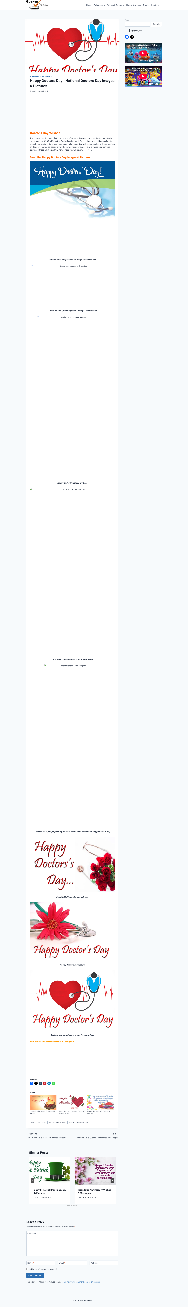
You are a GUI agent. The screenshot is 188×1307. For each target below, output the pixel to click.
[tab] (68, 1205)
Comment (32, 1233)
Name (30, 1263)
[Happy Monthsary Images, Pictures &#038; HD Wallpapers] (72, 1102)
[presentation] (49, 1171)
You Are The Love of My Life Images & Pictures (46, 1136)
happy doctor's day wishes (78, 1122)
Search (128, 20)
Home (88, 5)
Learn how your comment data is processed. (81, 1282)
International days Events (41, 76)
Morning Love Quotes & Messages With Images (97, 1136)
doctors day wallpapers (57, 1122)
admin (34, 91)
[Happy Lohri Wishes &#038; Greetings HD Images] (43, 1102)
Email (62, 1263)
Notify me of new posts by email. (43, 1269)
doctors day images (38, 1122)
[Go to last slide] (32, 1180)
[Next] (112, 1180)
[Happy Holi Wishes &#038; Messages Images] (100, 1102)
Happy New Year (133, 5)
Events (146, 5)
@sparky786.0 (137, 31)
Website (94, 1263)
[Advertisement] (72, 111)
